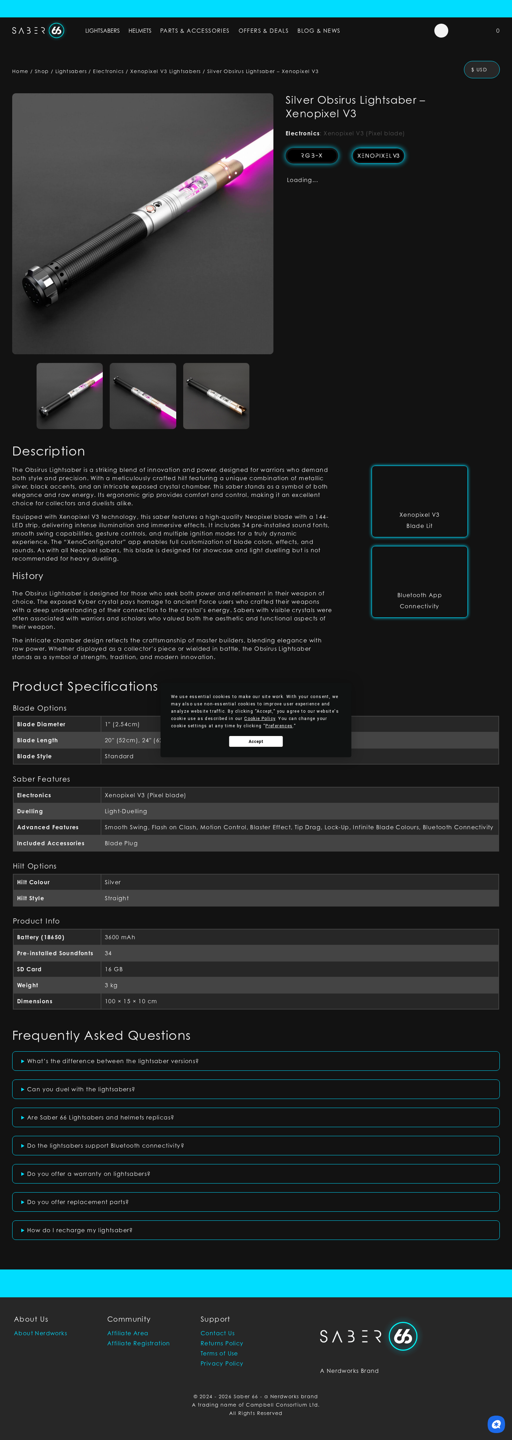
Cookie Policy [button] (259, 718)
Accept (256, 741)
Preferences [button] (279, 725)
